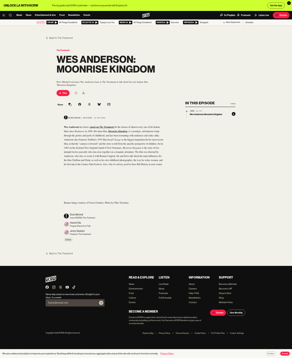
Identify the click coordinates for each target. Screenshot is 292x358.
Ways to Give (225, 293)
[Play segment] (233, 114)
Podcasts (245, 15)
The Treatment (63, 50)
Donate (283, 15)
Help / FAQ (194, 293)
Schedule (249, 22)
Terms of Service (181, 333)
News (28, 15)
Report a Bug (148, 333)
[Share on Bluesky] (99, 104)
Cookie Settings (237, 333)
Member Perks (226, 302)
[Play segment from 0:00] (187, 111)
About (192, 284)
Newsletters (74, 15)
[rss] (76, 93)
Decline (271, 353)
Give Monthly (236, 312)
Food (61, 15)
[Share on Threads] (89, 104)
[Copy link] (69, 104)
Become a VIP (225, 288)
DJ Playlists (229, 15)
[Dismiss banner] (289, 3)
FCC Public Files (216, 333)
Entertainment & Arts (45, 15)
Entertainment (136, 288)
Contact (193, 302)
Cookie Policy (199, 333)
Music (19, 15)
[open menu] (4, 15)
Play (65, 93)
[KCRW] (51, 281)
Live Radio (164, 284)
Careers (193, 288)
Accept (285, 353)
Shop (221, 297)
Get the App (276, 5)
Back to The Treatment (61, 37)
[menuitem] (83, 93)
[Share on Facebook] (79, 104)
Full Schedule (165, 297)
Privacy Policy (163, 333)
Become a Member (228, 284)
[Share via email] (108, 104)
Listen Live (264, 15)
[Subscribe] (101, 303)
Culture (68, 240)
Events (86, 15)
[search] (11, 15)
